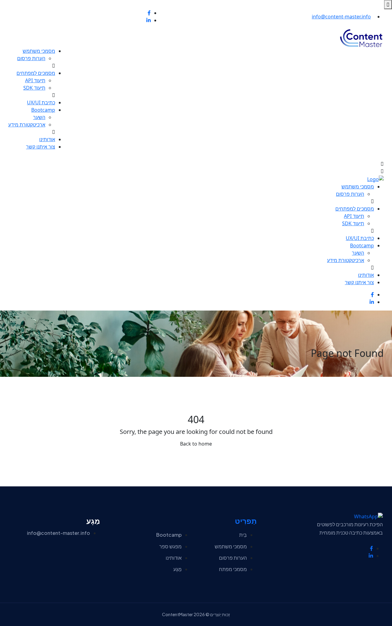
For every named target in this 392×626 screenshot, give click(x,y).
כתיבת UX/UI (41, 102)
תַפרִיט (246, 521)
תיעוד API (35, 80)
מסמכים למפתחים (36, 73)
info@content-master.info (341, 16)
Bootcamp (43, 109)
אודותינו (47, 139)
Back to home (196, 443)
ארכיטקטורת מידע (26, 124)
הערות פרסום (31, 58)
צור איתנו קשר (40, 146)
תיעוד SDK (34, 87)
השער (39, 117)
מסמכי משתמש (39, 51)
